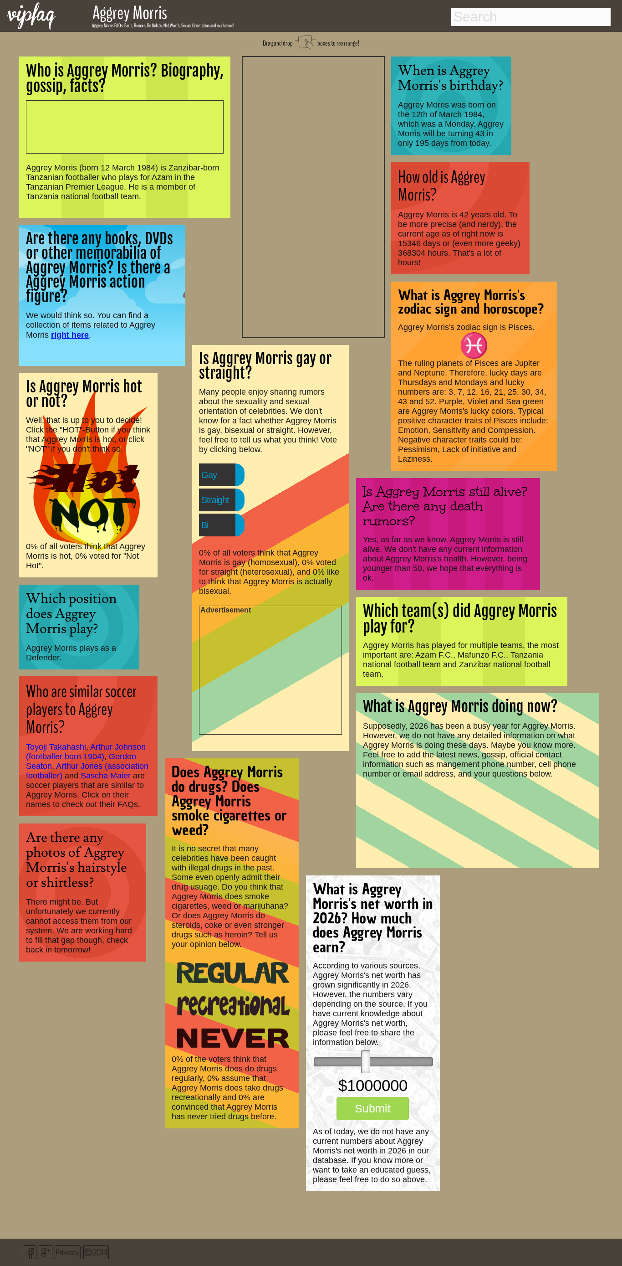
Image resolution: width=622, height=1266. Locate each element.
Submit (373, 1108)
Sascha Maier (106, 775)
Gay (209, 475)
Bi (204, 525)
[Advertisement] (313, 196)
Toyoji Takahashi (56, 746)
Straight (215, 500)
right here (70, 335)
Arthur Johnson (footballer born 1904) (86, 751)
